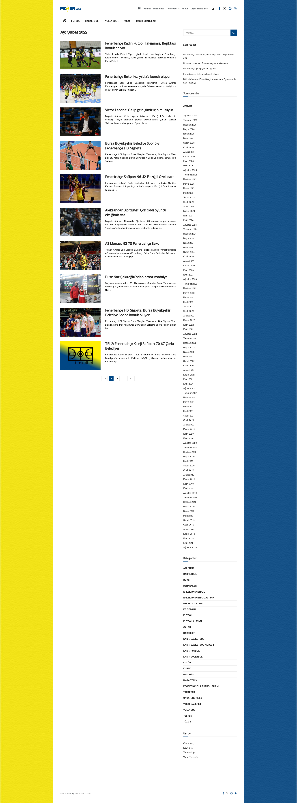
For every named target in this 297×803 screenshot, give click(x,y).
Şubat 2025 (189, 197)
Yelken (187, 715)
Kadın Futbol (191, 650)
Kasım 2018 (189, 533)
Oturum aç (188, 743)
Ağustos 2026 (190, 115)
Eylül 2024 (188, 220)
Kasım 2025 (189, 156)
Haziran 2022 (189, 342)
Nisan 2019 (188, 511)
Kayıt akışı (188, 747)
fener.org (70, 793)
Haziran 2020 (189, 451)
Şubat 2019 (189, 520)
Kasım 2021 (189, 374)
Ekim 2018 (188, 538)
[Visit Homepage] (70, 8)
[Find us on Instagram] (230, 8)
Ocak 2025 (188, 201)
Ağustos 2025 (190, 170)
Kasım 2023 (189, 265)
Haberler (189, 632)
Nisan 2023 (188, 297)
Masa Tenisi (190, 680)
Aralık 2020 (188, 424)
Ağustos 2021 (190, 388)
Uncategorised (192, 697)
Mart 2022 (188, 356)
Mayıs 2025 (189, 183)
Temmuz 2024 (190, 229)
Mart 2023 (188, 301)
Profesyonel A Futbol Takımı (201, 686)
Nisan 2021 (188, 406)
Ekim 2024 (188, 215)
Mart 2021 (188, 410)
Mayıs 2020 (189, 456)
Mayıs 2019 (189, 506)
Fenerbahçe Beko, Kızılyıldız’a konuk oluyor (138, 76)
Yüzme (187, 721)
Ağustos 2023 (190, 279)
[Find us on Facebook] (219, 8)
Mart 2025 (188, 192)
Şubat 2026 (189, 142)
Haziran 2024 (189, 233)
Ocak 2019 (188, 524)
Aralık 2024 (188, 206)
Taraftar (189, 692)
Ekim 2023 (188, 270)
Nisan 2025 (188, 188)
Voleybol (172, 8)
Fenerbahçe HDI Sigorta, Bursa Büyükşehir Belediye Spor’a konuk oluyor (137, 312)
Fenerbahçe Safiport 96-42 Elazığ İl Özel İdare (139, 176)
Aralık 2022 (188, 315)
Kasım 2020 (189, 429)
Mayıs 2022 (189, 347)
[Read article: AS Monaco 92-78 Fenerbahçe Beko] (80, 255)
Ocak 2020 (188, 470)
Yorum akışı (189, 752)
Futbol (147, 8)
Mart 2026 (188, 138)
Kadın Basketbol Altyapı (198, 644)
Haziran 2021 (189, 397)
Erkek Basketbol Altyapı (198, 597)
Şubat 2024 (189, 251)
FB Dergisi (189, 609)
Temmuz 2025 (190, 174)
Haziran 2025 (189, 179)
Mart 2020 (188, 461)
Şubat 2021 (189, 415)
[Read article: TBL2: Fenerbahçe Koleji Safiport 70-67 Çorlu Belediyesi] (80, 355)
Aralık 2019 (188, 474)
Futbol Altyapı (192, 621)
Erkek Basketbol (194, 591)
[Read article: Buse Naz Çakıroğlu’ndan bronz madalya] (80, 288)
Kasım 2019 (189, 479)
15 (130, 378)
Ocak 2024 (188, 256)
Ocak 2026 (188, 147)
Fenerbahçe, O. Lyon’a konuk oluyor (201, 73)
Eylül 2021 (188, 383)
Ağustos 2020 (190, 442)
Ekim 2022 (188, 324)
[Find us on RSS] (236, 8)
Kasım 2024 (189, 210)
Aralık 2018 (188, 529)
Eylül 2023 (188, 274)
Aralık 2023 (188, 261)
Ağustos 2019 (190, 492)
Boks (186, 579)
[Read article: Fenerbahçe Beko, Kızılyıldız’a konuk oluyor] (80, 88)
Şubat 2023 (189, 306)
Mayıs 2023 (189, 292)
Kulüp (185, 8)
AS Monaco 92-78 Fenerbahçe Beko (132, 243)
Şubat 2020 (189, 465)
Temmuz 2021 (190, 392)
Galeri (187, 627)
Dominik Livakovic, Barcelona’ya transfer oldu (205, 63)
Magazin (188, 674)
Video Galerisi (192, 703)
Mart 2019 (188, 515)
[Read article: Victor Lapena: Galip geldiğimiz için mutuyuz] (80, 121)
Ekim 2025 (188, 160)
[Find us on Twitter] (224, 8)
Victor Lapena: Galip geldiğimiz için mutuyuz (139, 109)
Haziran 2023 (189, 288)
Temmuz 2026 (190, 120)
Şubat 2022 (189, 361)
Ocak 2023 (188, 310)
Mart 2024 (188, 247)
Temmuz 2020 (190, 447)
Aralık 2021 (188, 370)
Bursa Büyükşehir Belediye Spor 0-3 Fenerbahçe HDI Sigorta (132, 145)
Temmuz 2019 (190, 497)
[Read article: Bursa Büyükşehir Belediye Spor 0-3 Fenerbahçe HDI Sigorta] (80, 155)
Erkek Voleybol (193, 603)
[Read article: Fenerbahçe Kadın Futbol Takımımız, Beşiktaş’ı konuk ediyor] (80, 55)
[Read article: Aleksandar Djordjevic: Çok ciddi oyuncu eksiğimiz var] (80, 222)
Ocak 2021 (188, 420)
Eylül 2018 (188, 542)
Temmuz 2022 (190, 338)
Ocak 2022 (188, 365)
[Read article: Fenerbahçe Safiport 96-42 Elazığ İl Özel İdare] (80, 188)
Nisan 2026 (188, 133)
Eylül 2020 (188, 438)
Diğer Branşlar (198, 8)
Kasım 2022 (189, 320)
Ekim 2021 (188, 379)
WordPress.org (190, 756)
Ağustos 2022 (190, 333)
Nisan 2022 (188, 351)
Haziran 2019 (189, 501)
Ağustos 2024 (190, 224)
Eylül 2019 (188, 488)
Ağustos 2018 (190, 547)
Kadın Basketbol (193, 638)
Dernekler (190, 585)
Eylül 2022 (188, 329)
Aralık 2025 (188, 151)
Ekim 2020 (188, 433)
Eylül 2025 (188, 165)
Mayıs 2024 (189, 238)
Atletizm (188, 568)
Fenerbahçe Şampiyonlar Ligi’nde (199, 68)
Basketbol (158, 8)
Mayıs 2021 (189, 401)
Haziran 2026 (189, 124)
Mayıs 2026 (189, 129)
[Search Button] (213, 8)
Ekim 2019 (188, 483)
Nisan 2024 (188, 242)
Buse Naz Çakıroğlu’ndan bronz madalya (136, 276)
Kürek (187, 668)
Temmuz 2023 (190, 283)
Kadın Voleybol (193, 656)
